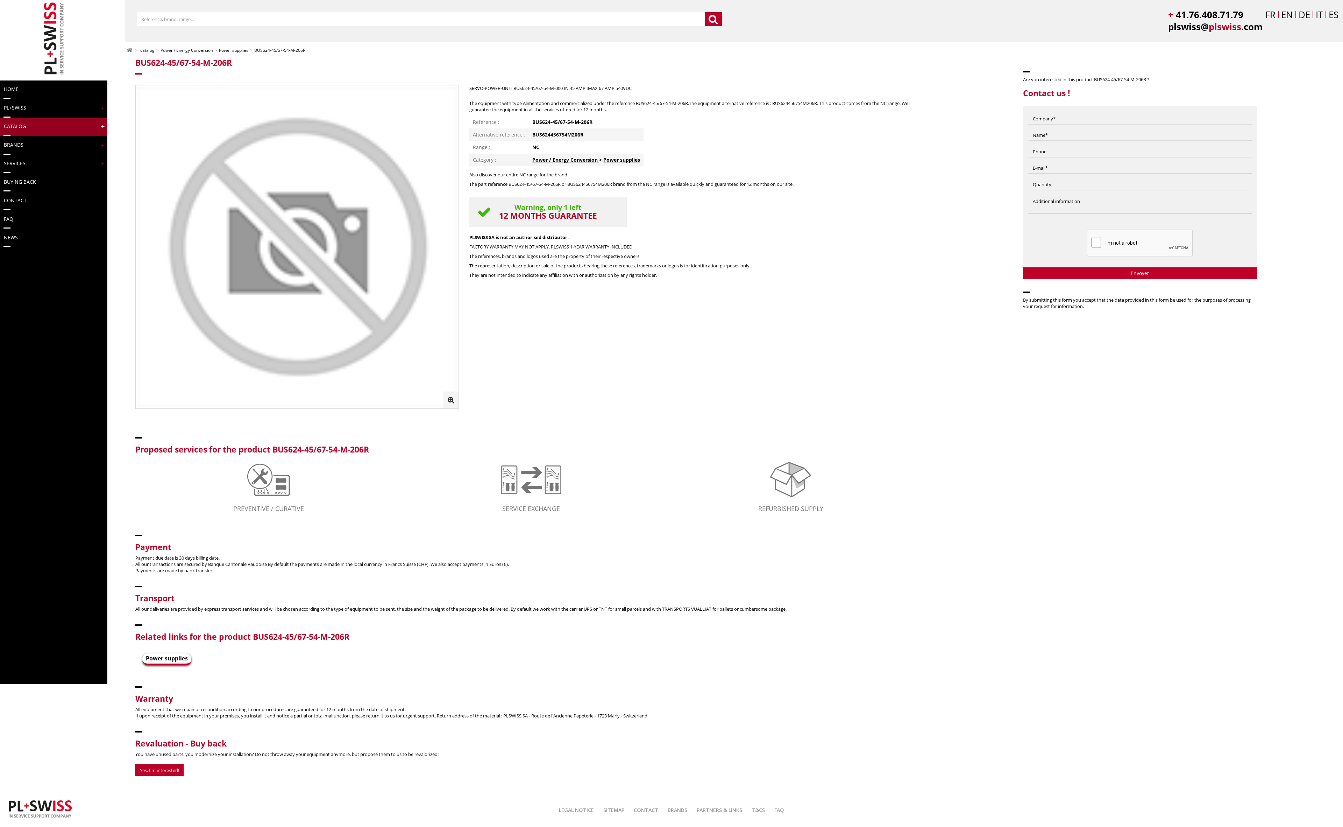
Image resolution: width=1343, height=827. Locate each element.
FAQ (779, 810)
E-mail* (1040, 161)
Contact (646, 810)
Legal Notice (576, 810)
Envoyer (1140, 273)
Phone (1039, 145)
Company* (1044, 112)
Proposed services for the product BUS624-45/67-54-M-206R (252, 449)
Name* (1040, 128)
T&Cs (758, 810)
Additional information (1056, 194)
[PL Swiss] (53, 39)
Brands (677, 810)
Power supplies (621, 159)
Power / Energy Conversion (565, 159)
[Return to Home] (129, 50)
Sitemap (613, 810)
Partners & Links (719, 810)
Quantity (1042, 178)
